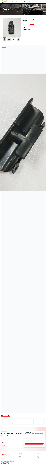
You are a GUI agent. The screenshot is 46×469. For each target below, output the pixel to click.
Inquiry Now (32, 24)
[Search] (29, 1)
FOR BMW (27, 27)
